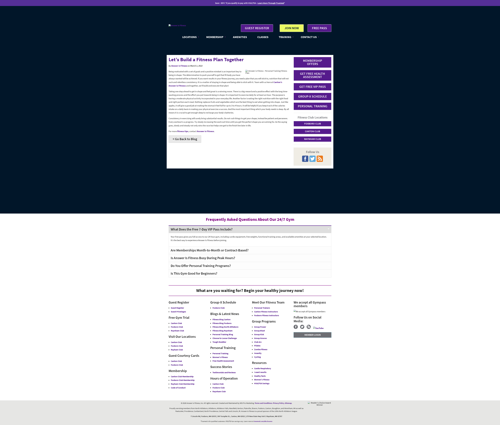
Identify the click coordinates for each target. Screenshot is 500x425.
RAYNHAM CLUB (312, 138)
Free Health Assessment (223, 361)
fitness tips (182, 131)
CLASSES (262, 37)
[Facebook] (297, 328)
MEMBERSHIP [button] (214, 37)
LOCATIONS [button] (189, 37)
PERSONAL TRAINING (312, 106)
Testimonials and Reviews (224, 372)
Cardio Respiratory (262, 368)
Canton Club (176, 323)
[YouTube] (319, 328)
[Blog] (310, 328)
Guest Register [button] (177, 308)
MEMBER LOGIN (312, 334)
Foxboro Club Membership (183, 380)
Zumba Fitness (260, 349)
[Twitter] (303, 328)
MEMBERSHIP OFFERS (312, 62)
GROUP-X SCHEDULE (312, 96)
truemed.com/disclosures (263, 421)
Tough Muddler (219, 342)
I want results (260, 372)
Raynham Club (177, 330)
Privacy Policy (278, 403)
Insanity (257, 353)
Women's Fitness (220, 357)
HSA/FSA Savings (261, 383)
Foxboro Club (177, 327)
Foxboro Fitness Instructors (266, 315)
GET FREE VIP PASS (312, 87)
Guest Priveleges (178, 311)
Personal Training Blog (223, 334)
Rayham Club (177, 349)
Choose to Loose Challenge (225, 338)
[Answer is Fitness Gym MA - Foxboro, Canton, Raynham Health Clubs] (177, 25)
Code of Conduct (178, 387)
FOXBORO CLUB (312, 123)
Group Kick (259, 334)
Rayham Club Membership (182, 384)
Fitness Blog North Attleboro (225, 327)
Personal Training (220, 353)
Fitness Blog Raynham (223, 330)
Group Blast (259, 330)
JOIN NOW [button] (292, 28)
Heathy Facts (260, 376)
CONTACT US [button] (309, 37)
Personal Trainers (262, 308)
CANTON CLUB (312, 131)
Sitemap (288, 403)
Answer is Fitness (179, 65)
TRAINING (285, 37)
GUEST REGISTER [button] (257, 28)
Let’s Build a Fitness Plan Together (206, 59)
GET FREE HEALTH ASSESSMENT (312, 75)
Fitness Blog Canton (221, 319)
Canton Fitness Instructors (266, 311)
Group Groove (260, 338)
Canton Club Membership (182, 376)
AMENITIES (240, 37)
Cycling (257, 357)
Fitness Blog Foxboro (222, 323)
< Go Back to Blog (185, 139)
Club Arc (258, 342)
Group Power (260, 327)
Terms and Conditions (263, 403)
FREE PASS (319, 28)
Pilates (257, 345)
